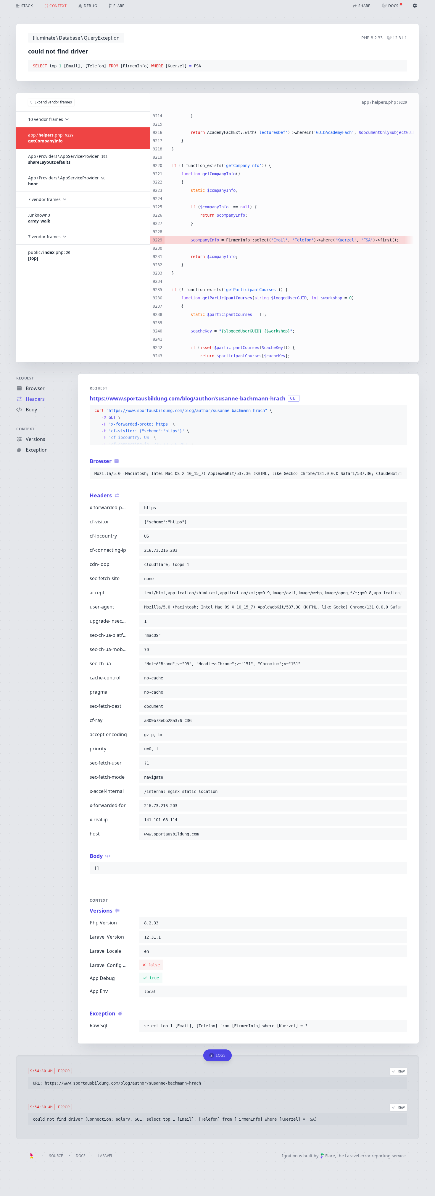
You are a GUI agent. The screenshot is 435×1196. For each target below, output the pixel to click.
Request (25, 378)
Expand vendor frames (53, 102)
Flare (330, 1155)
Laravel (105, 1155)
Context (25, 428)
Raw (401, 1071)
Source (56, 1155)
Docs (81, 1155)
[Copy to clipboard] (399, 66)
